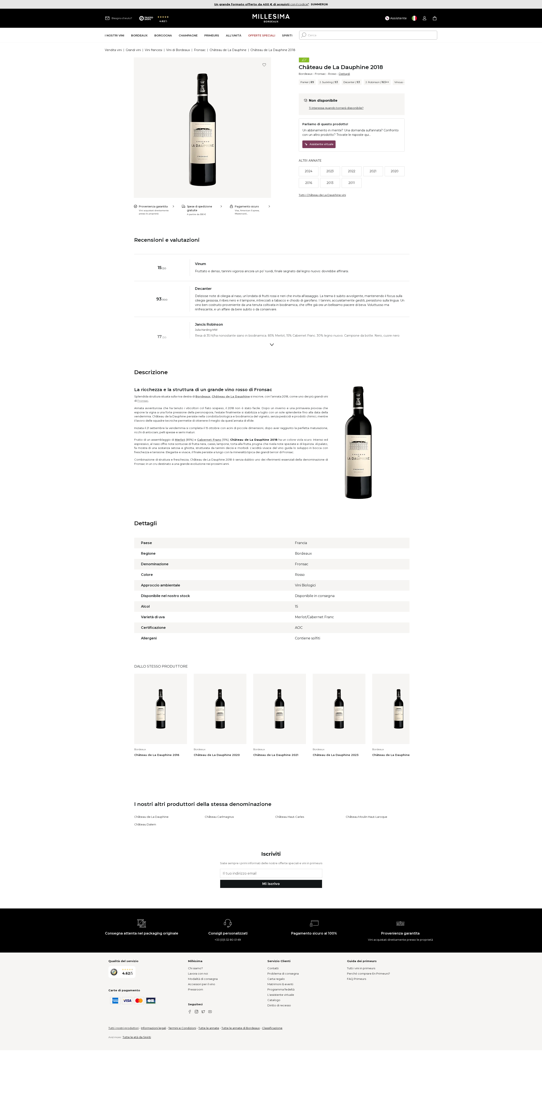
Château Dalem (145, 824)
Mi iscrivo (271, 884)
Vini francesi (153, 50)
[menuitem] (114, 35)
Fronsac (200, 50)
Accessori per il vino (201, 984)
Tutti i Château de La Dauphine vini (322, 195)
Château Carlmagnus (219, 816)
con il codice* (261, 4)
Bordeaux (305, 73)
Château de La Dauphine (228, 50)
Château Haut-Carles (289, 816)
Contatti (273, 968)
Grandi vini (133, 50)
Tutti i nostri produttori (123, 1028)
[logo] (271, 18)
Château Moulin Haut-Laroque (366, 816)
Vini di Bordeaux (178, 50)
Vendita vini (113, 50)
